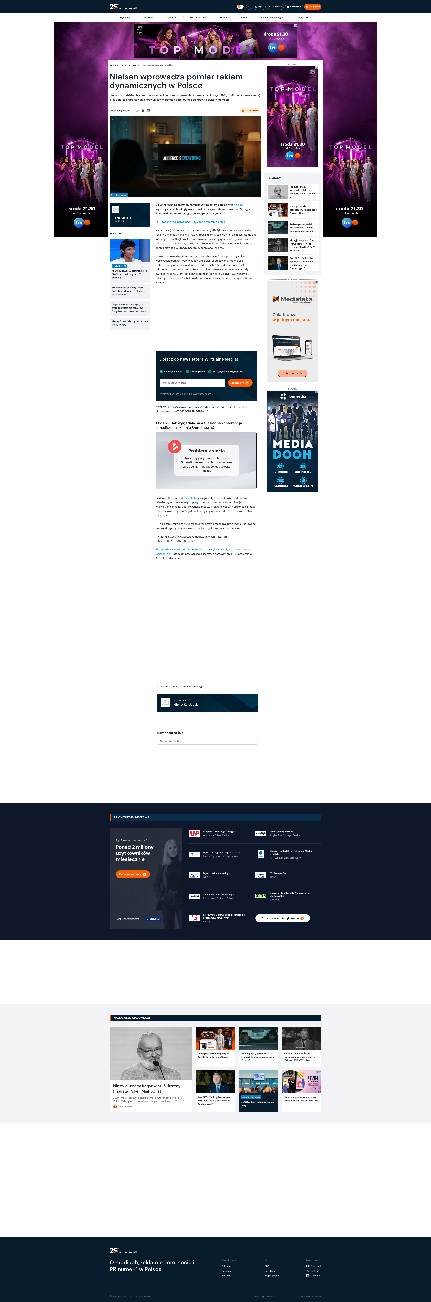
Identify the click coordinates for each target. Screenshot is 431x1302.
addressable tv (187, 498)
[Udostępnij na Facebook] (144, 110)
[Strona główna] (124, 7)
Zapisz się (237, 382)
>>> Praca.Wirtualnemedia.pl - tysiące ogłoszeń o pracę (190, 222)
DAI (175, 686)
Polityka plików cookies (310, 1296)
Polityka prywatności (265, 1296)
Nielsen (238, 205)
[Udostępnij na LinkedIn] (148, 110)
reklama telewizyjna (194, 686)
